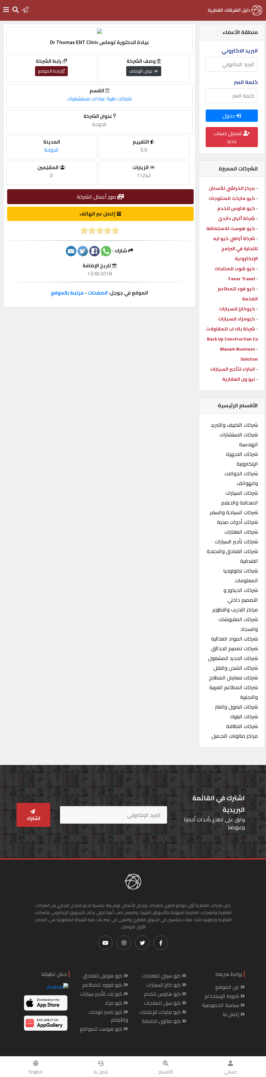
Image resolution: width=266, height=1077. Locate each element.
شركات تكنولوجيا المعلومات (240, 575)
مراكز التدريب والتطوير (235, 609)
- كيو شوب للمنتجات (236, 268)
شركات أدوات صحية (237, 522)
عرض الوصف (141, 71)
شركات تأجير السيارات (236, 541)
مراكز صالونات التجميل (235, 736)
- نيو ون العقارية (240, 379)
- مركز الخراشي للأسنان (233, 188)
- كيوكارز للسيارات (238, 309)
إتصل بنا (101, 1072)
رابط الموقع (49, 71)
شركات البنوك (244, 716)
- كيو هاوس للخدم (237, 208)
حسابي (230, 1072)
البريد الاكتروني (240, 50)
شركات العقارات (241, 532)
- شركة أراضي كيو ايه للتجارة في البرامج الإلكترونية (235, 248)
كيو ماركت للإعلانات (160, 1011)
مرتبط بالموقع (67, 292)
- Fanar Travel (243, 278)
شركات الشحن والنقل (235, 668)
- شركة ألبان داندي (238, 218)
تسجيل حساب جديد (228, 137)
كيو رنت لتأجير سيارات (102, 993)
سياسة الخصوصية (221, 1005)
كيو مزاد (114, 1002)
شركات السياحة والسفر (234, 512)
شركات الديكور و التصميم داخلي (241, 595)
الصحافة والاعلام (239, 502)
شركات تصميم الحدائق (234, 648)
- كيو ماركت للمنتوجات (233, 198)
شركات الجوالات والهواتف (241, 478)
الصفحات (98, 292)
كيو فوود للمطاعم (103, 984)
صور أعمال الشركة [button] (97, 197)
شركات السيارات (241, 493)
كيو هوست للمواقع (102, 1028)
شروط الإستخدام (222, 996)
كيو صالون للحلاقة (162, 1020)
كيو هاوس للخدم (163, 993)
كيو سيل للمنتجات (163, 1002)
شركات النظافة (242, 726)
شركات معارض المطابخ (233, 677)
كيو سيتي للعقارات (162, 975)
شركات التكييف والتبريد (234, 425)
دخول (229, 116)
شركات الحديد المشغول (233, 658)
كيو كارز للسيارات (164, 984)
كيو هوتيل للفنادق (103, 975)
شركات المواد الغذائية (234, 638)
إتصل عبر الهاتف (97, 213)
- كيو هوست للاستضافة (232, 228)
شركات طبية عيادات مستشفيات (99, 98)
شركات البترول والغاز (236, 707)
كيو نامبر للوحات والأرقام (108, 1015)
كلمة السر (246, 82)
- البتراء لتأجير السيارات (234, 369)
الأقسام (165, 1072)
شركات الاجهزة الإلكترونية (242, 459)
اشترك (33, 818)
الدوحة (51, 150)
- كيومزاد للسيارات (238, 319)
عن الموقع (227, 986)
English (35, 1072)
